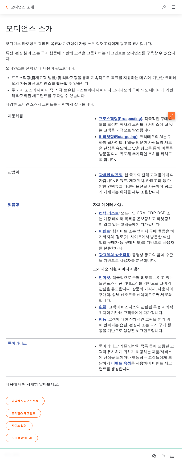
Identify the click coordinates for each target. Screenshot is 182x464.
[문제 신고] (163, 456)
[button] (164, 7)
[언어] (154, 456)
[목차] (172, 456)
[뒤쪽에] (6, 7)
